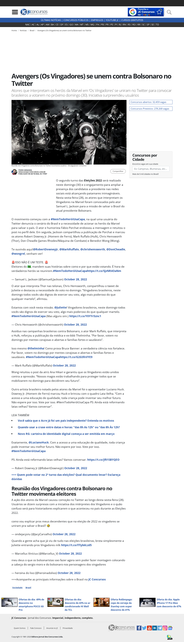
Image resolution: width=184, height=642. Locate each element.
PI (116, 24)
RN (124, 24)
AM (47, 24)
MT (82, 24)
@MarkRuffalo (69, 249)
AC (33, 24)
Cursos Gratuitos (132, 20)
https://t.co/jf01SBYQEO (103, 460)
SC (143, 24)
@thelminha (35, 348)
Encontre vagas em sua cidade (145, 164)
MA (76, 24)
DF (61, 24)
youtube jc (112, 20)
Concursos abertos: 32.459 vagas (148, 102)
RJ (120, 24)
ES (66, 24)
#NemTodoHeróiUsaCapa (68, 219)
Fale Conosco (36, 628)
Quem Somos (19, 628)
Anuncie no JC (52, 628)
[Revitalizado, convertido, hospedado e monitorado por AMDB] (169, 637)
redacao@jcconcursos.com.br (31, 172)
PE (111, 24)
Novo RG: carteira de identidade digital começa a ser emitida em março (66, 434)
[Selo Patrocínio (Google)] (146, 11)
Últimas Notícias (51, 20)
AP (42, 24)
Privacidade (68, 628)
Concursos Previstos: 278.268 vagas (150, 108)
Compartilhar (118, 171)
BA (52, 24)
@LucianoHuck (39, 442)
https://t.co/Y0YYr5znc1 (85, 316)
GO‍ (71, 24)
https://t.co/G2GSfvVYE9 (76, 357)
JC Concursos (97, 579)
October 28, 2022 (75, 279)
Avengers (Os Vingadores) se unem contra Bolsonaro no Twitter (64, 30)
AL (38, 24)
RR (138, 24)
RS (129, 24)
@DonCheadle (115, 249)
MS (87, 24)
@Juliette (60, 307)
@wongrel (18, 254)
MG (92, 24)
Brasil (28, 587)
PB (102, 24)
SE (152, 24)
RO (134, 24)
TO (157, 24)
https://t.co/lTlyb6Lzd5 (76, 545)
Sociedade (17, 587)
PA (97, 24)
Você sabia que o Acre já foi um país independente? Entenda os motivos (66, 420)
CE (57, 24)
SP (148, 24)
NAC (27, 24)
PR (107, 24)
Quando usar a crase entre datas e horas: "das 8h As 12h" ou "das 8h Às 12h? (69, 427)
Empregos (97, 20)
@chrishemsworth (92, 249)
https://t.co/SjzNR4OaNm (104, 271)
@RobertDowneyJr (45, 249)
